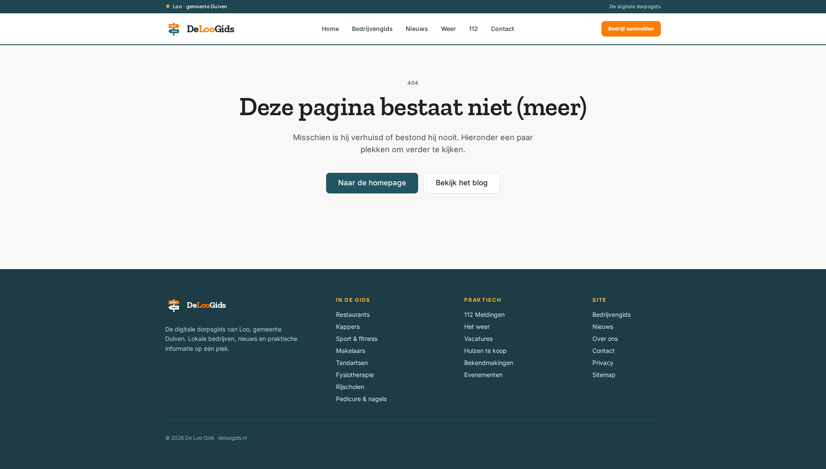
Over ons (605, 338)
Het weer (477, 326)
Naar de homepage (372, 182)
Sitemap (604, 374)
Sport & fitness (356, 338)
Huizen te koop (485, 350)
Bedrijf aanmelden (631, 28)
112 (473, 28)
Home (330, 28)
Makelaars (350, 350)
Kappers (348, 326)
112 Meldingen (484, 314)
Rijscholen (350, 386)
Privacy (602, 362)
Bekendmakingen (488, 362)
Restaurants (353, 314)
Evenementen (483, 374)
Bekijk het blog (462, 182)
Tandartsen (352, 362)
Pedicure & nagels (361, 398)
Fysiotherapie (355, 374)
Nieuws (417, 28)
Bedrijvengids (372, 28)
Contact (502, 28)
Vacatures (478, 338)
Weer (448, 28)
